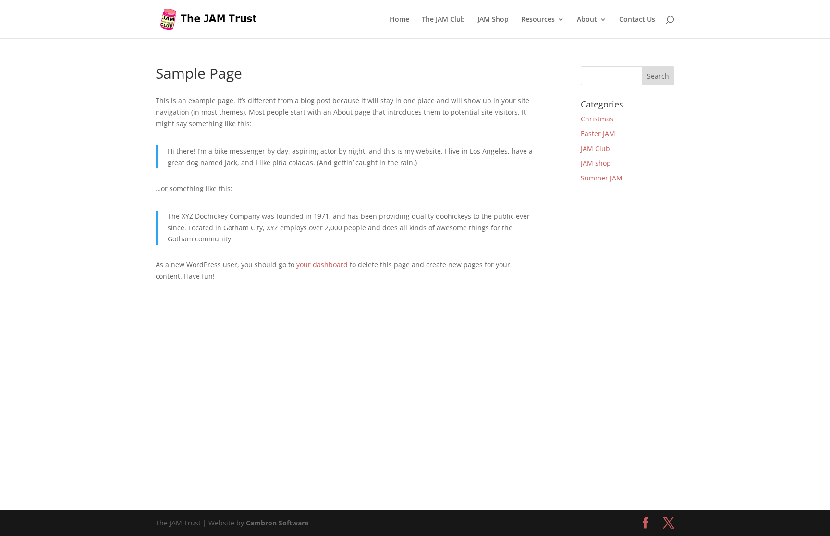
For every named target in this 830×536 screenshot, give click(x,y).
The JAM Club (443, 20)
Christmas (597, 118)
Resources (538, 20)
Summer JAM (601, 177)
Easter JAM (598, 133)
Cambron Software (277, 522)
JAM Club (595, 148)
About (587, 20)
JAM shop (596, 162)
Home (399, 20)
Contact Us (637, 20)
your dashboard (322, 264)
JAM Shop (493, 20)
